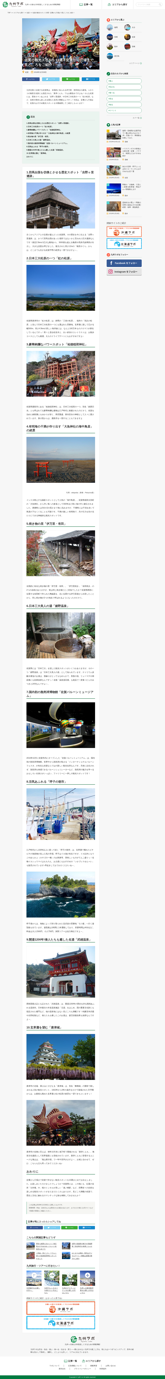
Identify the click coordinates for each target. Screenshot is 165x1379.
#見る (111, 99)
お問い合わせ (111, 1366)
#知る (111, 105)
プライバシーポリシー (82, 1369)
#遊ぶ (111, 81)
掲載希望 (93, 1366)
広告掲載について (75, 1366)
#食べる (112, 93)
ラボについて (54, 1366)
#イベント (112, 110)
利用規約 (103, 1369)
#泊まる (112, 87)
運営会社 (62, 1369)
